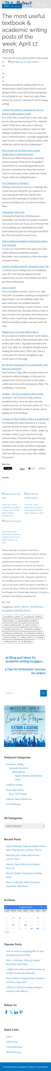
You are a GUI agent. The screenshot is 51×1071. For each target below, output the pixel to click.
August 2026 (25, 907)
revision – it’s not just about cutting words (22, 394)
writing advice (10, 641)
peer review (31, 625)
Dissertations (18, 772)
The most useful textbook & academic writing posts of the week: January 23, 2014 (11, 537)
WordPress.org (13, 1052)
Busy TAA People (18, 794)
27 (31, 928)
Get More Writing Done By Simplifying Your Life (25, 266)
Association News (15, 790)
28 (37, 928)
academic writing (32, 616)
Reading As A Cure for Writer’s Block (20, 332)
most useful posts (13, 625)
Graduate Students (18, 768)
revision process (12, 629)
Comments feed (14, 1047)
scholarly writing (32, 629)
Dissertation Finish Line (13, 212)
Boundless (9, 621)
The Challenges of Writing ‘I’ (15, 183)
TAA (8, 602)
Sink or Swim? (9, 287)
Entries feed (12, 1042)
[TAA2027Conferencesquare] (24, 726)
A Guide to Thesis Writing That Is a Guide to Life (25, 419)
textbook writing (34, 633)
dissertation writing (27, 621)
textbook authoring (13, 633)
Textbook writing (14, 785)
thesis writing (10, 637)
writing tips (26, 641)
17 (13, 925)
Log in (9, 1036)
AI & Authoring (13, 804)
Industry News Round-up (18, 799)
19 (25, 925)
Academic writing (14, 764)
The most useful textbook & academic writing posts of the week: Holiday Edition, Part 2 (11, 510)
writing (40, 637)
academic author (12, 616)
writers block (26, 637)
